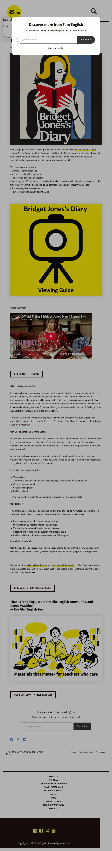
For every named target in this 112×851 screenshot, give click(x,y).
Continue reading (56, 48)
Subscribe (86, 39)
